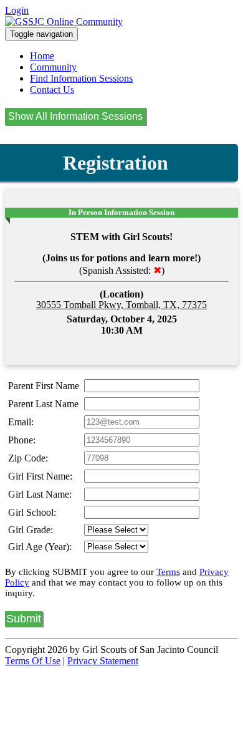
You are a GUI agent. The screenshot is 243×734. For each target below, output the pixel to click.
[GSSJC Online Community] (64, 21)
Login (17, 10)
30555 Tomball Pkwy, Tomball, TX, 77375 (121, 304)
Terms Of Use (32, 660)
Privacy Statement (102, 660)
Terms (168, 572)
